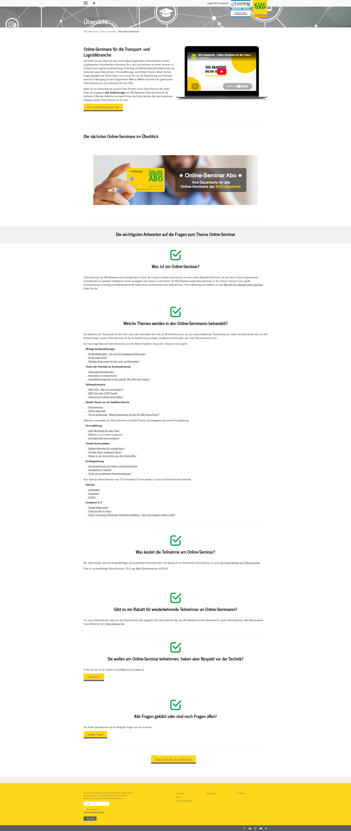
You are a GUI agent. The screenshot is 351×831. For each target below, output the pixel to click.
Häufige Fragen (95, 734)
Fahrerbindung (95, 407)
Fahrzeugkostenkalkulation (101, 372)
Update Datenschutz (98, 507)
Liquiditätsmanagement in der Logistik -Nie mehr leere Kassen (118, 379)
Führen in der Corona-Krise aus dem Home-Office (112, 456)
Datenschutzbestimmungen (94, 812)
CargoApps (93, 493)
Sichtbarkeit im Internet (99, 470)
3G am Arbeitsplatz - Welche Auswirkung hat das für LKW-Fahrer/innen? (123, 414)
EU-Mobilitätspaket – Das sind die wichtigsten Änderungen (116, 354)
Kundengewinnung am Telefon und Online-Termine (112, 466)
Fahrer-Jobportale (96, 411)
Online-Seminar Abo (114, 624)
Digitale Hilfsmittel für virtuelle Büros (106, 448)
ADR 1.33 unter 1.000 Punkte (102, 393)
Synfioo (92, 497)
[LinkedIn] (250, 828)
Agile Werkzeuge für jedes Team (103, 431)
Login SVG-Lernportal (217, 3)
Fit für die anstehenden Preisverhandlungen (109, 473)
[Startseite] (94, 3)
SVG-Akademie (91, 31)
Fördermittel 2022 (97, 357)
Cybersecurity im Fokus (99, 511)
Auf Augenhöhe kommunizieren (103, 438)
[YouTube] (261, 828)
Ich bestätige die (94, 811)
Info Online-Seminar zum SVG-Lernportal (240, 563)
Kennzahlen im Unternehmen (102, 375)
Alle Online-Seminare (129, 31)
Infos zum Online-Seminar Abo (103, 107)
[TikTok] (266, 828)
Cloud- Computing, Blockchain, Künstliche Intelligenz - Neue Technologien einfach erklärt (131, 515)
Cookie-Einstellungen (184, 800)
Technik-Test (93, 677)
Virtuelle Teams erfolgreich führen (104, 452)
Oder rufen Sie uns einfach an (173, 759)
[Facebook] (244, 828)
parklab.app (94, 490)
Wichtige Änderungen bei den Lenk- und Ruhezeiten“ (113, 361)
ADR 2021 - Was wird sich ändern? (105, 389)
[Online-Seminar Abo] (175, 180)
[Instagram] (255, 828)
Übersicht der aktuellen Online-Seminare (243, 284)
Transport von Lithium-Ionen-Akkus (105, 397)
